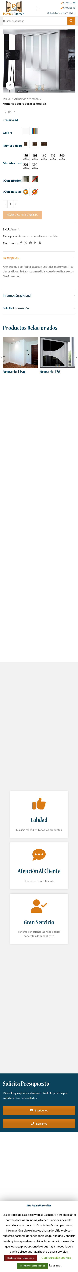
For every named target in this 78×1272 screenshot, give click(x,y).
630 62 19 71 (69, 8)
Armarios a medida (26, 99)
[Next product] (14, 112)
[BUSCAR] (71, 21)
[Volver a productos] (9, 112)
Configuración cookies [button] (56, 1257)
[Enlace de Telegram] (39, 242)
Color (7, 132)
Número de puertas (16, 145)
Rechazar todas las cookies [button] (20, 1258)
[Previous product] (5, 112)
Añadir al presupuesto (22, 214)
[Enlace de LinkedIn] (35, 242)
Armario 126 (50, 372)
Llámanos (41, 1123)
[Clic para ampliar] (10, 85)
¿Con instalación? (15, 191)
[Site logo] (14, 7)
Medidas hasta (13, 163)
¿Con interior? (13, 180)
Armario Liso (14, 372)
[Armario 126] (57, 352)
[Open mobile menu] (39, 8)
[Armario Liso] (20, 352)
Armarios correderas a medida (24, 103)
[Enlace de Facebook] (21, 242)
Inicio (6, 99)
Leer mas (55, 1265)
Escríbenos (41, 1110)
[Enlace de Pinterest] (30, 242)
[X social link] (25, 242)
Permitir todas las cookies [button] (32, 1265)
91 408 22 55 (69, 3)
